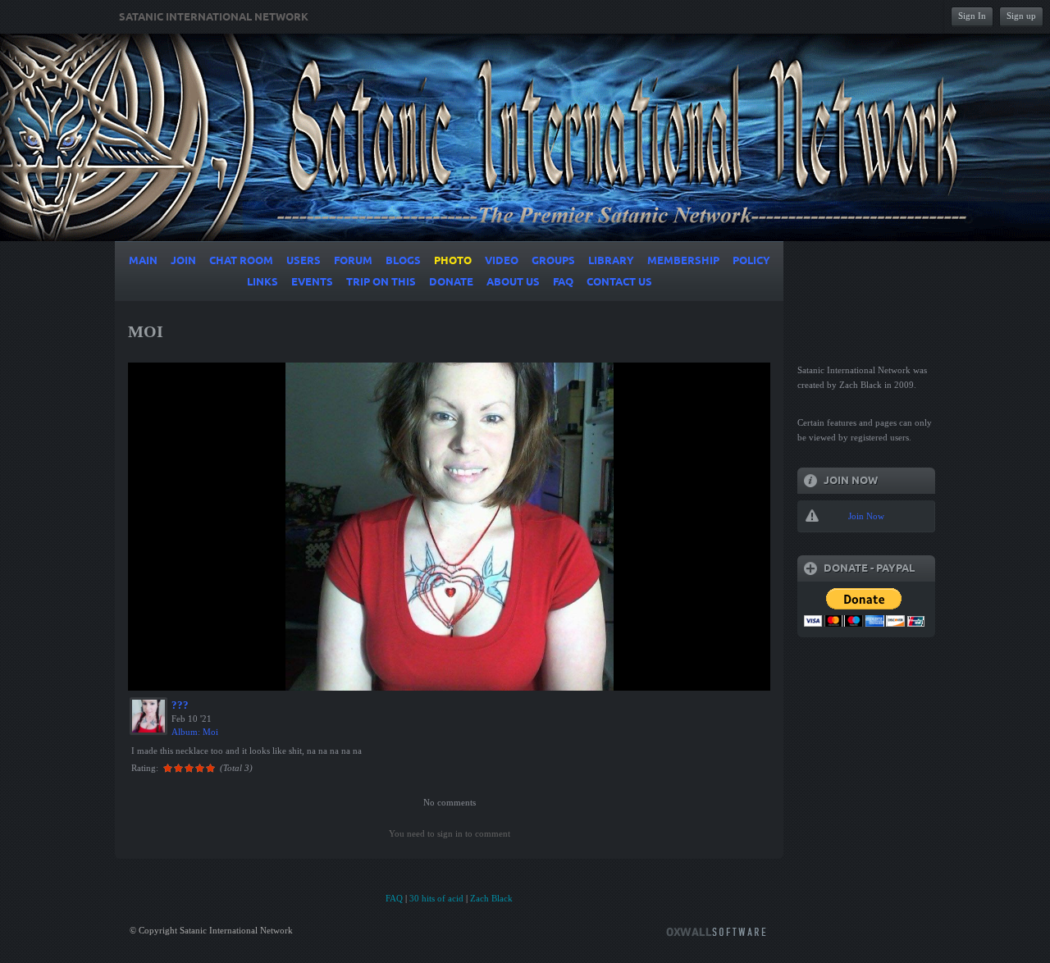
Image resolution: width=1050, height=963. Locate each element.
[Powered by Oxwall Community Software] (716, 930)
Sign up (1021, 16)
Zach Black (491, 898)
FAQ (394, 898)
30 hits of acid (436, 898)
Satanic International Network (213, 17)
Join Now (866, 516)
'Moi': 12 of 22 (170, 676)
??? (180, 705)
